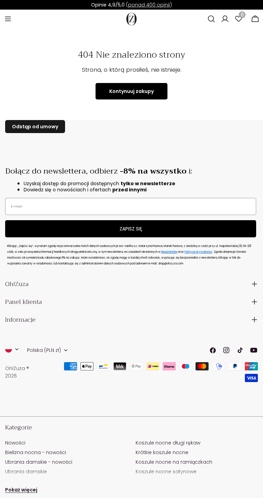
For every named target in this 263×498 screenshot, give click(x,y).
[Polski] (12, 349)
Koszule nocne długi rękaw (168, 442)
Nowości (15, 442)
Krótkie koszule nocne (162, 452)
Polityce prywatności (198, 252)
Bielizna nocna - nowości (35, 452)
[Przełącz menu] (8, 19)
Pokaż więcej (21, 489)
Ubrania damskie (26, 471)
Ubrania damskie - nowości (38, 462)
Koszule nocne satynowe (166, 471)
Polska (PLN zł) (44, 350)
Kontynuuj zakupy (131, 91)
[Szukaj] (211, 19)
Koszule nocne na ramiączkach (174, 462)
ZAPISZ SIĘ (131, 228)
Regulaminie (169, 252)
